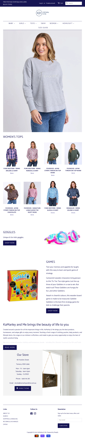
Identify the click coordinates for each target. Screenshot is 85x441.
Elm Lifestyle (56, 342)
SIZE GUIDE (43, 27)
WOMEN (53, 23)
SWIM (43, 23)
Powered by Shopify (52, 432)
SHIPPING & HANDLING (10, 419)
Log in (41, 3)
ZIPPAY (5, 424)
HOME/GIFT (68, 23)
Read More (10, 347)
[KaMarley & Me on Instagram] (35, 414)
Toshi (79, 342)
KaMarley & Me (42, 432)
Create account (50, 3)
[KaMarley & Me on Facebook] (31, 414)
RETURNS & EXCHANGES (10, 421)
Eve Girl (71, 342)
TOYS (32, 23)
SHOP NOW (10, 242)
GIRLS (22, 23)
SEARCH (5, 416)
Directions (23, 388)
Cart (61, 3)
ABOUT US (6, 413)
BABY (11, 23)
